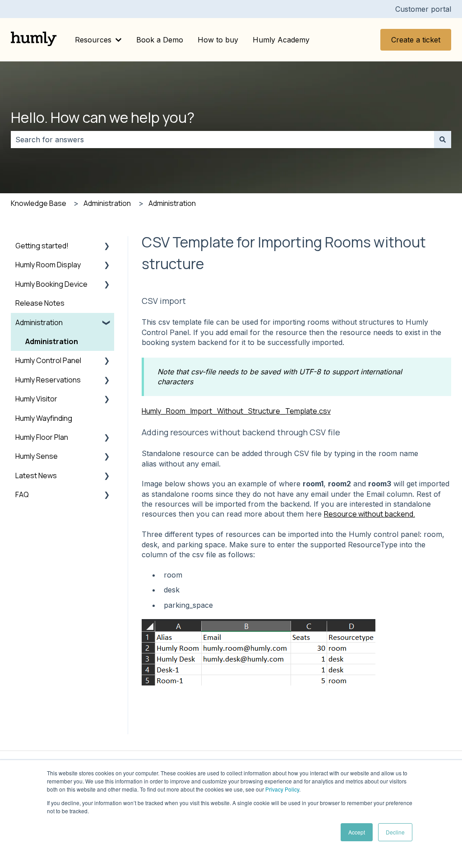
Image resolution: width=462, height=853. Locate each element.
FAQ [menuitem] (22, 494)
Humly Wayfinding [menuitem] (43, 418)
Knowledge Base (38, 203)
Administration (107, 203)
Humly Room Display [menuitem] (48, 265)
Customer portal (423, 9)
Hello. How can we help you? (102, 117)
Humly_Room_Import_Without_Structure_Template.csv (236, 411)
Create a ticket (415, 39)
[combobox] (222, 139)
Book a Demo (159, 39)
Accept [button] (356, 832)
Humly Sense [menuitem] (36, 456)
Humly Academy (281, 39)
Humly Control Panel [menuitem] (48, 360)
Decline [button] (395, 832)
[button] (107, 246)
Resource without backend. (369, 514)
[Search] (442, 139)
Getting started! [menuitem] (42, 246)
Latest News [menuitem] (36, 475)
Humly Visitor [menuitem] (36, 399)
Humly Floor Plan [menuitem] (41, 437)
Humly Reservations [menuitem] (48, 380)
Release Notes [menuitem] (40, 303)
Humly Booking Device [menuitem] (51, 284)
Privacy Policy (282, 789)
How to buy (218, 39)
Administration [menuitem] (39, 322)
